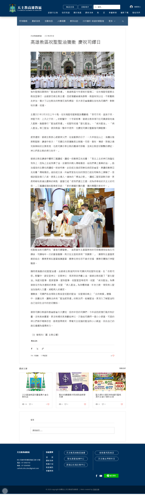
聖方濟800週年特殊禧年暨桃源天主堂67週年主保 (108, 396)
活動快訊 (49, 21)
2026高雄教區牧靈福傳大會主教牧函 (35, 396)
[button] (70, 7)
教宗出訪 (74, 21)
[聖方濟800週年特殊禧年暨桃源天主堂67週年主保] (109, 382)
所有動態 (23, 21)
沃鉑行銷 (96, 489)
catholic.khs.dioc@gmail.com (28, 468)
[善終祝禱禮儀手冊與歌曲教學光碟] (72, 382)
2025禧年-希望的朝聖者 (93, 21)
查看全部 (122, 368)
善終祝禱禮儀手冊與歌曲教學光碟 (72, 396)
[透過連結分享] (43, 349)
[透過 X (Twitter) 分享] (37, 349)
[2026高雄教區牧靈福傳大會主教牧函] (35, 382)
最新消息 (36, 21)
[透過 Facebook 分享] (32, 349)
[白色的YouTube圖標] (100, 475)
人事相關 (61, 21)
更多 (111, 21)
